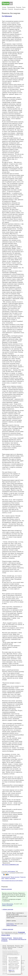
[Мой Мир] (7, 874)
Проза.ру (10, 948)
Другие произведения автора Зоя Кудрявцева (12, 880)
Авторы (4, 7)
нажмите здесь (11, 970)
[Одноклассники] (5, 874)
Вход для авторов (19, 9)
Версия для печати (15, 877)
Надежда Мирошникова (7, 903)
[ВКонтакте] (4, 874)
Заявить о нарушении (10, 878)
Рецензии (18, 7)
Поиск (23, 7)
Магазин (4, 9)
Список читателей (5, 877)
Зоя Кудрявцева (7, 16)
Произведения (11, 7)
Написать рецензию (6, 889)
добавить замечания (7, 909)
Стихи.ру (5, 948)
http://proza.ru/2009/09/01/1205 (10, 864)
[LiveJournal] (8, 874)
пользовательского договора (12, 953)
